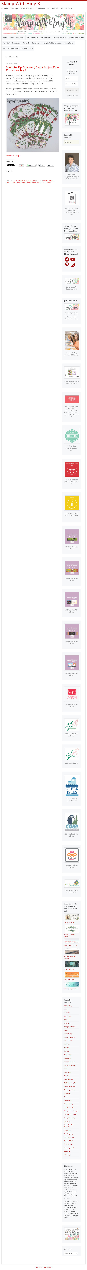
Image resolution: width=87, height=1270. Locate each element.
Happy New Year (69, 1062)
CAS (44, 180)
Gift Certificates (32, 37)
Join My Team (45, 37)
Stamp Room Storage (71, 1111)
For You (66, 1044)
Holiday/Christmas (23, 180)
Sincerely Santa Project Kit (33, 182)
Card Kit (66, 1020)
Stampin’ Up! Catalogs (76, 37)
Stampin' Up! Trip (69, 1118)
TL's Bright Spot (69, 969)
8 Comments (47, 182)
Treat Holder (33, 180)
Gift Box (14, 180)
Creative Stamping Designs (70, 957)
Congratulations (69, 1027)
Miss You (67, 1076)
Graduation (68, 1055)
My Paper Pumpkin (70, 1083)
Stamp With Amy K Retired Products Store (18, 48)
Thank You (67, 1130)
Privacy (76, 95)
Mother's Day (68, 1079)
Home (5, 37)
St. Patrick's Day (69, 1107)
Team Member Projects (69, 1126)
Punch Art (67, 1093)
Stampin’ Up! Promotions (12, 43)
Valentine (67, 1151)
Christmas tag (50, 180)
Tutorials (26, 43)
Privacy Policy (69, 43)
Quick (66, 1097)
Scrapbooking (68, 1104)
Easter (66, 1030)
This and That (68, 1141)
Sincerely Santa (20, 182)
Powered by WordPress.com (43, 1267)
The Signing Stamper (70, 989)
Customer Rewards (59, 37)
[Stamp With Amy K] (43, 24)
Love (65, 1069)
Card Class (67, 1016)
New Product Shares (70, 1086)
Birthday (67, 1013)
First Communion (69, 1037)
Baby (66, 1009)
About (11, 37)
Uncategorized (69, 1148)
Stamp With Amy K (20, 3)
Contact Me (20, 37)
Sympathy (67, 1121)
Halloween (67, 1058)
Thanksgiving (68, 1134)
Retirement (67, 1100)
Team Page (36, 43)
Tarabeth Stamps (69, 979)
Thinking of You (69, 1137)
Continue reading (13, 156)
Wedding (67, 1155)
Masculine (67, 1072)
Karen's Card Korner (70, 945)
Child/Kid (67, 1023)
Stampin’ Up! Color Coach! (52, 43)
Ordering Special (69, 1090)
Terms (71, 95)
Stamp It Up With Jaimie (69, 936)
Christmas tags (10, 182)
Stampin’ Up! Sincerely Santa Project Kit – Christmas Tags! (32, 69)
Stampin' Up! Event (70, 1114)
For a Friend (68, 1041)
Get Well (67, 1048)
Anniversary (68, 1006)
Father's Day (68, 1034)
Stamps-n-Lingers (69, 922)
